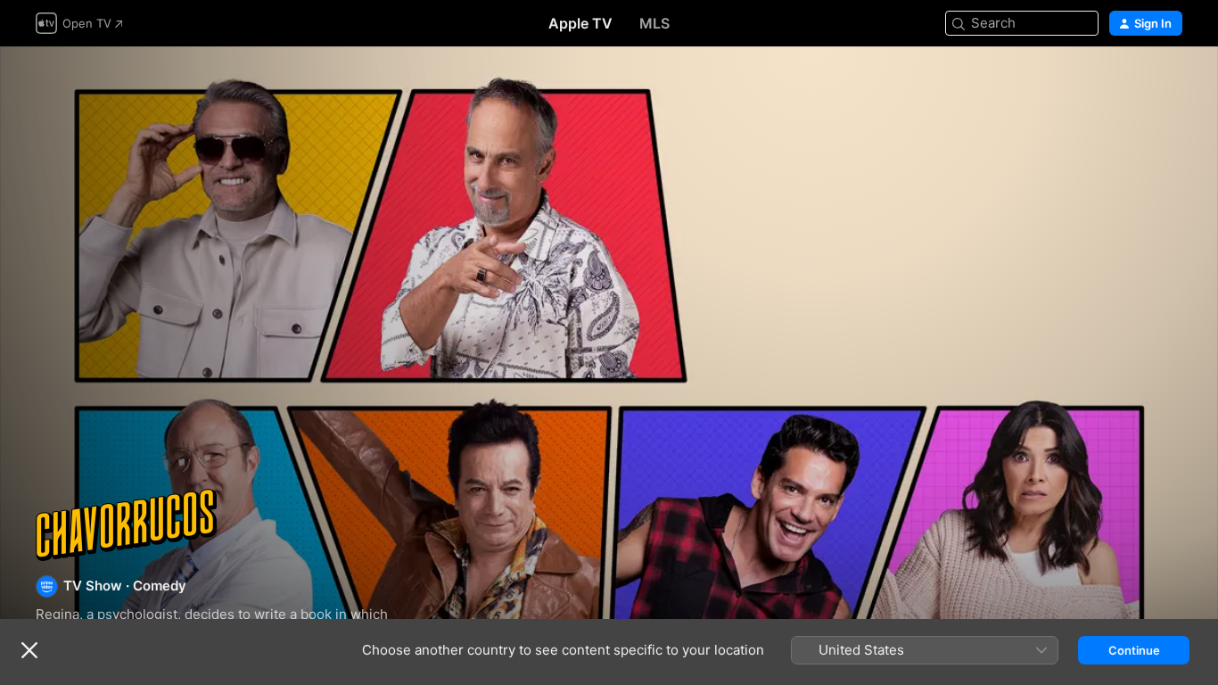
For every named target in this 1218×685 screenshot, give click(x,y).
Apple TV (580, 23)
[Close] (29, 650)
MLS (654, 23)
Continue (1134, 650)
